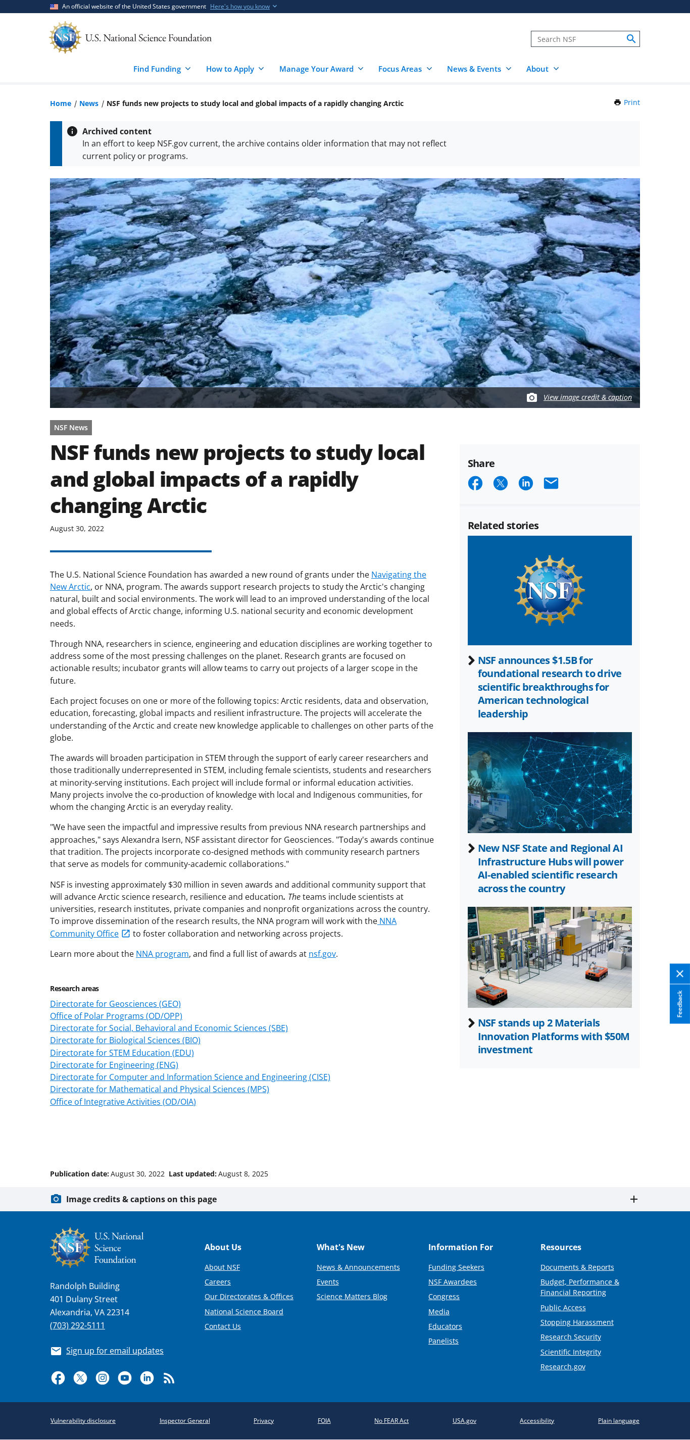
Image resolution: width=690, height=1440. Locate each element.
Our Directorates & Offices (249, 1296)
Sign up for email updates (115, 1350)
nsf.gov (322, 953)
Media (439, 1311)
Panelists (443, 1341)
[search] (631, 39)
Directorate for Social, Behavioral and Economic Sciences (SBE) (169, 1028)
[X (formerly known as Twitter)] (80, 1378)
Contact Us (223, 1326)
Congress (444, 1296)
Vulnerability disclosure (83, 1420)
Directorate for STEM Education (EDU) (122, 1052)
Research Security (570, 1337)
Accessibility (537, 1420)
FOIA (324, 1420)
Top (668, 1135)
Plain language (618, 1420)
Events (328, 1282)
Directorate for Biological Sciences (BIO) (125, 1040)
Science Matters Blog (352, 1296)
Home (60, 103)
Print (632, 102)
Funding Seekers (456, 1267)
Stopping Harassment (577, 1322)
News (88, 103)
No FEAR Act (391, 1420)
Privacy (264, 1420)
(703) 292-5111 (77, 1325)
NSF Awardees (452, 1282)
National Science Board (244, 1311)
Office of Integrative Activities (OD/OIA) (123, 1101)
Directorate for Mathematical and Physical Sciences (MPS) (159, 1089)
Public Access (563, 1307)
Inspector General (185, 1420)
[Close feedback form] (680, 973)
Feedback (679, 1003)
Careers (218, 1282)
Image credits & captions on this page (141, 1199)
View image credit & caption (588, 397)
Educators (445, 1326)
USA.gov (464, 1420)
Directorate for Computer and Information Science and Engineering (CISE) (190, 1077)
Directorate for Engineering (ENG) (114, 1064)
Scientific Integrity (570, 1352)
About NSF (222, 1267)
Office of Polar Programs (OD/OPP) (116, 1015)
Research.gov (562, 1366)
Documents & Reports (577, 1267)
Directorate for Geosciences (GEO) (115, 1003)
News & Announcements (358, 1267)
